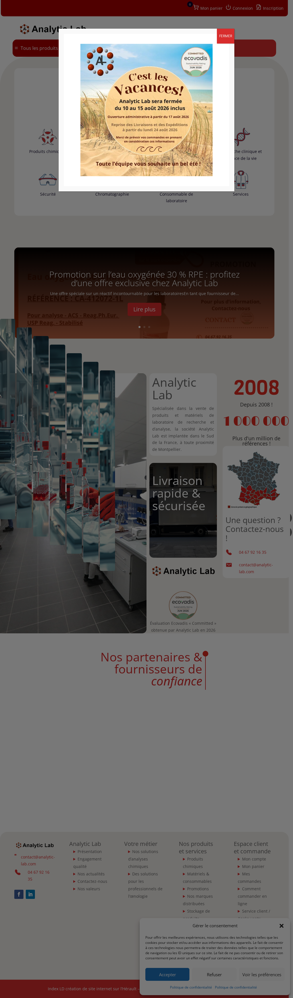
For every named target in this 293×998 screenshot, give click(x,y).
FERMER (225, 36)
